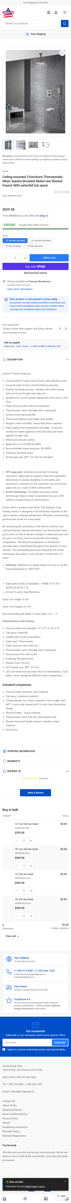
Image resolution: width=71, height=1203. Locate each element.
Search (6, 1122)
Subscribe (59, 1042)
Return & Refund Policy (14, 1114)
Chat (18, 346)
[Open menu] (65, 12)
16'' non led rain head (41, 240)
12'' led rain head (13, 246)
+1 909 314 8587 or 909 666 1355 (45, 346)
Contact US (8, 1101)
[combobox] (35, 23)
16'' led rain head (35, 246)
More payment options (35, 272)
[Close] (65, 1181)
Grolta (5, 171)
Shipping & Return (12, 1109)
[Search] (64, 23)
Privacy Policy (10, 1118)
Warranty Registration (14, 1135)
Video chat (9, 346)
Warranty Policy (11, 1131)
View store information (20, 289)
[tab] (35, 792)
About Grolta (9, 1105)
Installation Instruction (14, 1127)
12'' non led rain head (15, 240)
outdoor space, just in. (35, 1186)
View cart (11, 936)
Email (25, 346)
